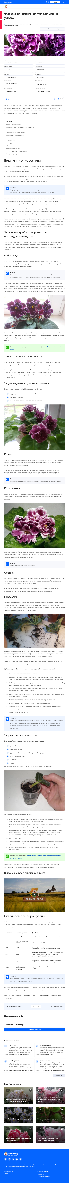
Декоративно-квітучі (26, 24)
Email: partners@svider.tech (43, 1176)
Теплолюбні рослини (15, 995)
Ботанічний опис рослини (13, 124)
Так (33, 1006)
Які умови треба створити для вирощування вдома (20, 127)
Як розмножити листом (13, 148)
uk (48, 2)
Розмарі (56, 347)
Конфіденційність (8, 1171)
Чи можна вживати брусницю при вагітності (52, 1070)
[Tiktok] (20, 1159)
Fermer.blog (5, 6)
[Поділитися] (54, 99)
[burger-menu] (64, 6)
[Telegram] (13, 1159)
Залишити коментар (35, 1029)
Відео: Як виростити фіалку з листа (17, 151)
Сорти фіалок (44, 24)
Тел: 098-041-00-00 (41, 1174)
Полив (9, 138)
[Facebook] (5, 1159)
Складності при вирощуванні (14, 154)
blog (8, 2)
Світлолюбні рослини (29, 995)
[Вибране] (64, 2)
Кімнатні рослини (13, 24)
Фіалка (36, 24)
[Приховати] (63, 122)
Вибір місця (10, 130)
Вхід (55, 2)
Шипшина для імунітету (46, 1054)
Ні (38, 1006)
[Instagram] (9, 1159)
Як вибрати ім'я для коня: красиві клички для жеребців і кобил (20, 1054)
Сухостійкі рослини (43, 995)
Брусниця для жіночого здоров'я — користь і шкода (21, 1070)
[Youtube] (16, 1159)
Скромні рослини (56, 995)
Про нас (6, 1173)
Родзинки (50, 347)
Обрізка (9, 143)
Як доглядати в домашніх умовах (15, 135)
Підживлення (10, 140)
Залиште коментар (13, 1024)
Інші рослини (9, 999)
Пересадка (10, 146)
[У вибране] (30, 1090)
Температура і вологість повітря (16, 132)
